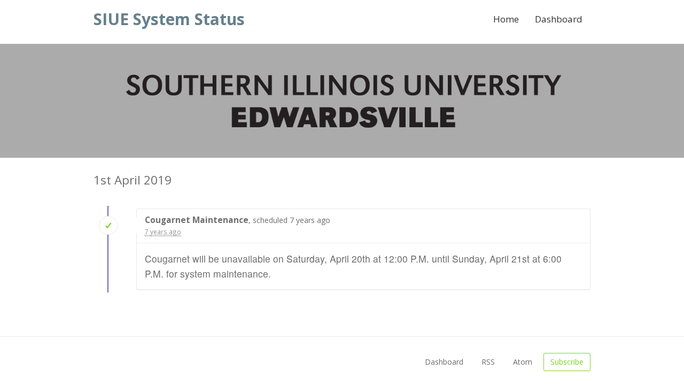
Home (506, 19)
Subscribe (567, 362)
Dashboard (558, 19)
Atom (522, 362)
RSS (488, 362)
